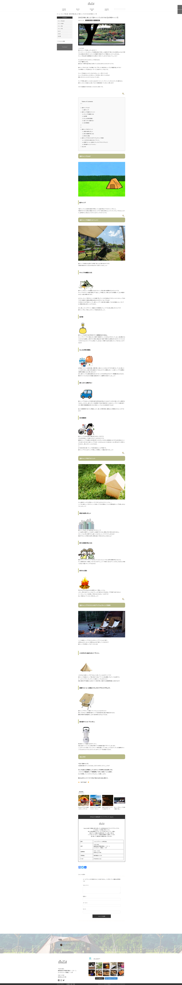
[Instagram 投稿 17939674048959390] (106, 965)
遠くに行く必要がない (89, 120)
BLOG (78, 9)
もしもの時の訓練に (88, 118)
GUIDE (106, 9)
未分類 (59, 36)
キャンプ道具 (96, 20)
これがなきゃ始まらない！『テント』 (92, 140)
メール (85, 903)
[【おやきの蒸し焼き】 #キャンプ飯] (99, 972)
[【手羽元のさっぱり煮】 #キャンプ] (113, 972)
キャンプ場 (60, 28)
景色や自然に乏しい (88, 131)
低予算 (85, 116)
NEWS (59, 33)
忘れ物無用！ (86, 123)
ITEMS (64, 9)
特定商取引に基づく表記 (70, 984)
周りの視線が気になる (89, 133)
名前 (84, 896)
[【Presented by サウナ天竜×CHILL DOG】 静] (92, 965)
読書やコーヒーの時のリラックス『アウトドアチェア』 (96, 142)
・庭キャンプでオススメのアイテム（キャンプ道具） (93, 138)
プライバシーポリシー (61, 984)
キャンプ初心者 (89, 20)
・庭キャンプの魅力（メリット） (88, 112)
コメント (85, 885)
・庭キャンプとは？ (86, 107)
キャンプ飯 (60, 26)
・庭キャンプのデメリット (87, 129)
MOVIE (92, 9)
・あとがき (84, 146)
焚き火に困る (87, 135)
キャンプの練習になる (89, 114)
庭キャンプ (86, 109)
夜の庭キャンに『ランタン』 (90, 144)
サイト (84, 909)
